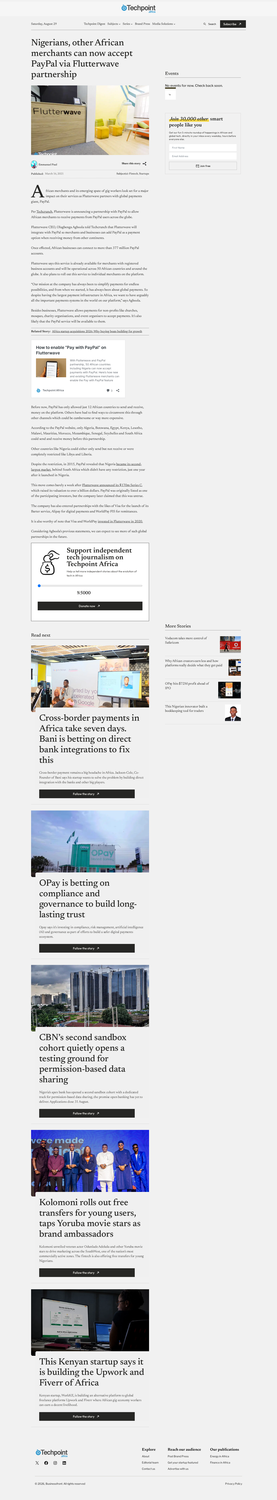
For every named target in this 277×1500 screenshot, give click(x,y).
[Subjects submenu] (120, 24)
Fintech (133, 174)
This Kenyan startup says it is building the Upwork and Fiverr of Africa (91, 1373)
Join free (205, 165)
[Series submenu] (132, 24)
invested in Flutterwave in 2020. (120, 521)
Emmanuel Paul (48, 164)
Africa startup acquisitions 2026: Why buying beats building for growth (97, 331)
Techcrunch (44, 212)
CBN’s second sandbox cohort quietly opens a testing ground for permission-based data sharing (82, 1059)
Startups (144, 174)
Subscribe (229, 24)
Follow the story (83, 794)
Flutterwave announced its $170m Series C (112, 485)
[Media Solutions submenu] (174, 24)
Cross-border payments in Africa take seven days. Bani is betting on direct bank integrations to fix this (89, 739)
